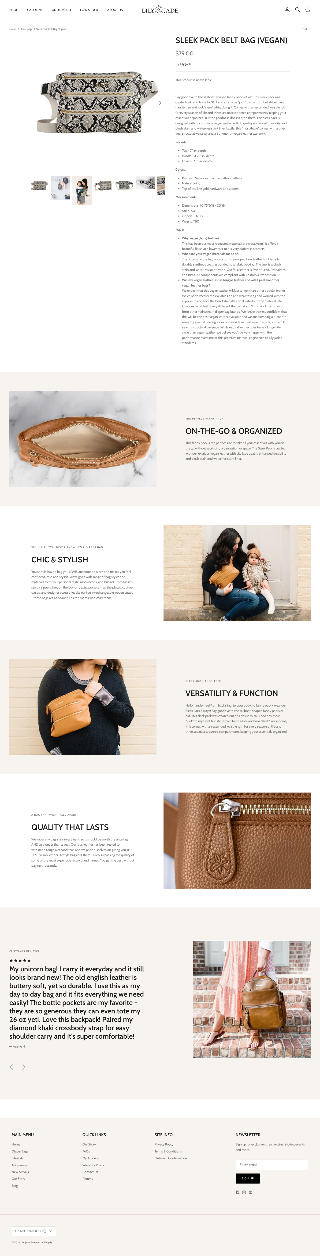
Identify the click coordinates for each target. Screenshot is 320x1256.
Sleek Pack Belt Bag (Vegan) (51, 28)
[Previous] (11, 1067)
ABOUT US (115, 10)
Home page (26, 28)
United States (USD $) (30, 1231)
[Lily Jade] (160, 10)
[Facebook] (237, 1192)
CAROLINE (35, 10)
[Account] (286, 10)
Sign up (248, 1178)
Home (12, 28)
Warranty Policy (93, 1165)
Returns (87, 1179)
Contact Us (90, 1172)
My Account (90, 1158)
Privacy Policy (164, 1144)
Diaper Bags (20, 1151)
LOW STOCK (89, 10)
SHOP (13, 10)
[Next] (160, 103)
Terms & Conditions (168, 1151)
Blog (15, 1186)
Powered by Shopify (41, 1242)
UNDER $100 (61, 10)
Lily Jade (185, 64)
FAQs (86, 1151)
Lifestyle (17, 1158)
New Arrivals (20, 1172)
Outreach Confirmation (171, 1158)
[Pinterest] (250, 1192)
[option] (97, 103)
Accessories (20, 1165)
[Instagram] (244, 1192)
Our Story (18, 1179)
